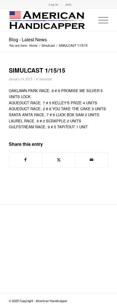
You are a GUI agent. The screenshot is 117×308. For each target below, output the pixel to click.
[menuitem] (53, 4)
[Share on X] (58, 159)
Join (68, 4)
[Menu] (100, 20)
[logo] (48, 20)
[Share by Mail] (91, 159)
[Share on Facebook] (25, 159)
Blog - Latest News (28, 39)
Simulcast (45, 79)
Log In (53, 4)
